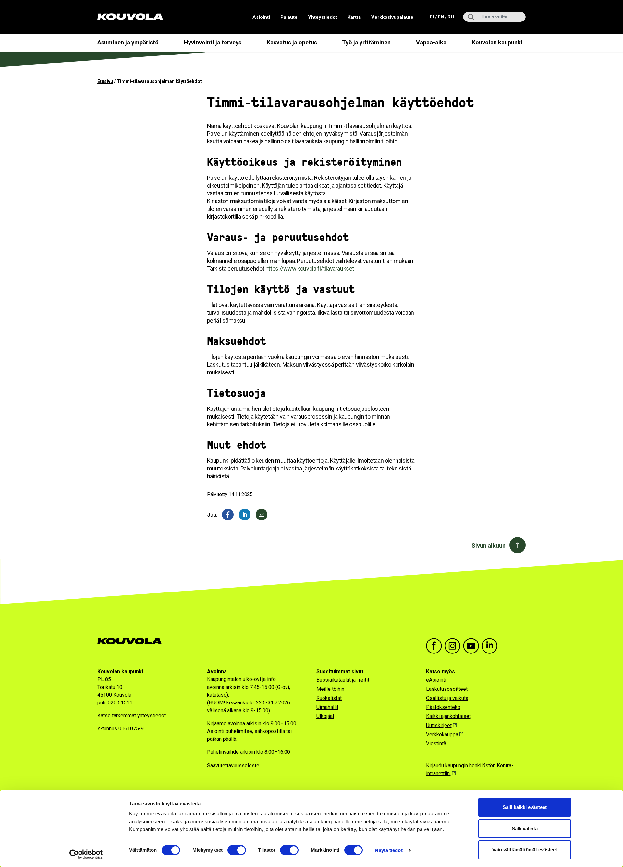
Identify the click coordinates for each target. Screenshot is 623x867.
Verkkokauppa (442, 734)
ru (450, 17)
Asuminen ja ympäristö (128, 42)
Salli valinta (525, 828)
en (441, 17)
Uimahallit (327, 707)
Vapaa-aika (431, 42)
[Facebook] (228, 514)
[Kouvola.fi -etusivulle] (132, 641)
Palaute (289, 17)
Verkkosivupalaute (392, 17)
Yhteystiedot (322, 17)
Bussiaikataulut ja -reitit (342, 680)
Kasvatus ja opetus (292, 42)
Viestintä (436, 743)
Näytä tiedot (388, 850)
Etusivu (105, 81)
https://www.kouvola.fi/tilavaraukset (309, 268)
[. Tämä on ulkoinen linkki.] (244, 514)
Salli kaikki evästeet (525, 807)
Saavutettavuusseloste (233, 766)
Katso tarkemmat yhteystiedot (131, 716)
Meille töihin (330, 689)
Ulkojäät (325, 716)
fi (432, 17)
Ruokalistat (329, 698)
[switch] (236, 850)
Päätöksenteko (443, 707)
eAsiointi (436, 680)
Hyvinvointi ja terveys (212, 42)
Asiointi (261, 17)
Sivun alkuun (488, 545)
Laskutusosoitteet (447, 689)
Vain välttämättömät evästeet (524, 849)
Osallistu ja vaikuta (447, 698)
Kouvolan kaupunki (497, 42)
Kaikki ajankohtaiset (448, 716)
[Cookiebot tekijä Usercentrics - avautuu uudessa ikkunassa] (86, 854)
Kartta (354, 17)
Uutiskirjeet (439, 725)
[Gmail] (261, 514)
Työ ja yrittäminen (366, 42)
